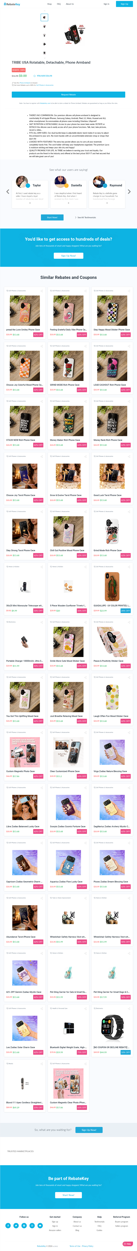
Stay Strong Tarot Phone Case (20, 550)
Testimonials (99, 1222)
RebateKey (41, 1246)
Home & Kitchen (14, 566)
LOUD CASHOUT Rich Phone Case (110, 385)
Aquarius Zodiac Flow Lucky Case (66, 881)
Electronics (12, 622)
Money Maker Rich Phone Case (65, 440)
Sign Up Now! (68, 255)
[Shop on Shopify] (105, 1158)
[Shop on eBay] (117, 1147)
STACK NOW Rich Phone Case (20, 440)
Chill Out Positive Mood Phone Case (67, 550)
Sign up (55, 1222)
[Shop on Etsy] (65, 1158)
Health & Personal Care (59, 1008)
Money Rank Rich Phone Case (108, 440)
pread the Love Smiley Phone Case (23, 329)
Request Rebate (68, 94)
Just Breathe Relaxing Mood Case (66, 716)
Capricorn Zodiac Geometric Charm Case (26, 881)
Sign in (55, 1226)
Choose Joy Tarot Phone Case (20, 495)
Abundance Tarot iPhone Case (20, 937)
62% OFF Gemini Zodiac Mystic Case (23, 992)
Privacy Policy (87, 1246)
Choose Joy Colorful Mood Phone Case (25, 385)
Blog (77, 1230)
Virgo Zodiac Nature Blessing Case (110, 771)
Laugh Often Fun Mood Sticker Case (111, 716)
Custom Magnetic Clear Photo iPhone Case (70, 1102)
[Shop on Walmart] (52, 1147)
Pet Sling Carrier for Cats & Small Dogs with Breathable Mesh (79, 992)
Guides (99, 1230)
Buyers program (121, 1222)
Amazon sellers (55, 1230)
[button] (41, 291)
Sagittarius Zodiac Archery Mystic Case (113, 826)
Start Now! (52, 217)
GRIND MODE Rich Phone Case (64, 385)
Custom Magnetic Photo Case (20, 771)
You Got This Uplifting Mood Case (22, 716)
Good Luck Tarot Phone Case (107, 495)
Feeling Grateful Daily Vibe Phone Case (69, 329)
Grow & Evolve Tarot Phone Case (65, 495)
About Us (70, 4)
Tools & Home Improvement (61, 898)
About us (77, 1222)
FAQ (59, 4)
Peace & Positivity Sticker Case (108, 661)
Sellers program (121, 1226)
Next (129, 191)
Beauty (11, 1063)
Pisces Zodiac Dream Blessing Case (111, 881)
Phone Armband (25, 83)
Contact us (77, 1226)
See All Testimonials (86, 217)
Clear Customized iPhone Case (65, 771)
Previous (7, 191)
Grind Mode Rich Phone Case (108, 550)
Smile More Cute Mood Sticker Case (67, 661)
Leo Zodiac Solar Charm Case (20, 1047)
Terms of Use (75, 1246)
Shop (49, 4)
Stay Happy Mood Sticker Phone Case (112, 329)
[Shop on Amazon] (84, 1147)
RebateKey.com (45, 103)
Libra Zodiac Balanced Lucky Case (22, 826)
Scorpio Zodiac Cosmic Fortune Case (67, 826)
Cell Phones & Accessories (45, 85)
